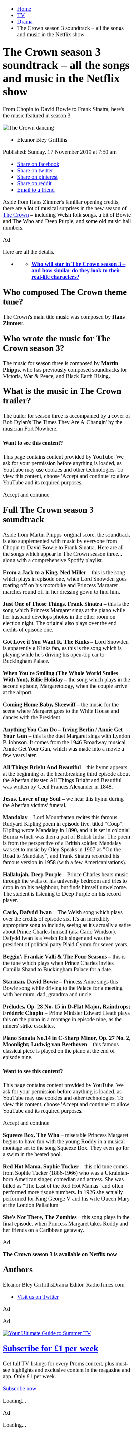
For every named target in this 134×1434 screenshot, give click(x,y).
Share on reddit (34, 183)
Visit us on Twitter (38, 1297)
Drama (25, 22)
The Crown (16, 215)
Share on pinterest (37, 177)
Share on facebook (38, 164)
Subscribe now (19, 1388)
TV (21, 15)
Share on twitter (35, 170)
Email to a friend (36, 190)
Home (24, 9)
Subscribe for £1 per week (50, 1348)
